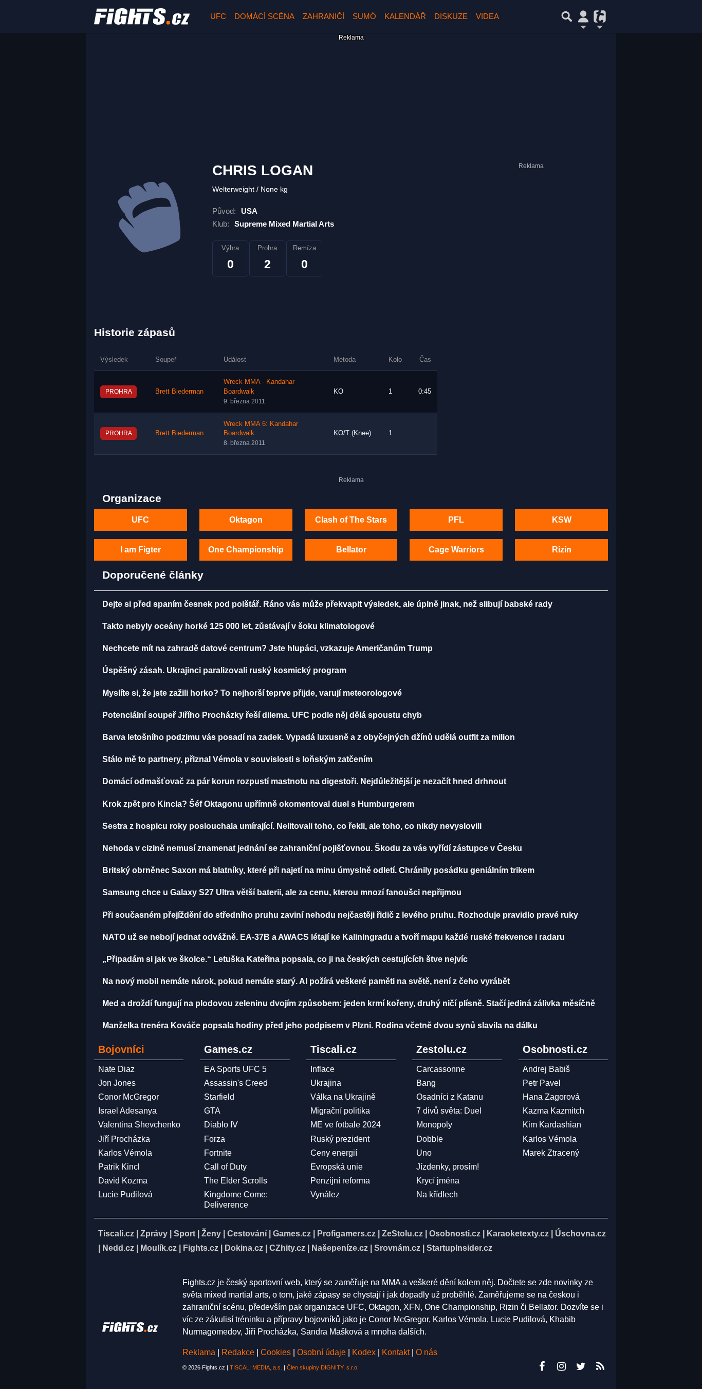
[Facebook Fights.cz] (541, 1366)
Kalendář (405, 16)
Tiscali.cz (116, 1233)
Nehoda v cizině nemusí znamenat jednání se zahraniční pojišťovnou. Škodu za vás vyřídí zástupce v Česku (312, 848)
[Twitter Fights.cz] (580, 1366)
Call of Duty (225, 1166)
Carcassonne (440, 1069)
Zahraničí (323, 16)
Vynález (325, 1194)
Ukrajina (325, 1083)
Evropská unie (336, 1166)
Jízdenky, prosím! (447, 1166)
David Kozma (122, 1180)
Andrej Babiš (546, 1069)
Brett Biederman (179, 391)
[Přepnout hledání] (567, 16)
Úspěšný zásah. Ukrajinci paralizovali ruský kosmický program (224, 670)
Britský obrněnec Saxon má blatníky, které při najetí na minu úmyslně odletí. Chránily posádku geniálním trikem (318, 870)
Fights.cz (200, 1248)
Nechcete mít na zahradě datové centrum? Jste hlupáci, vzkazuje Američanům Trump (267, 648)
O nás (426, 1352)
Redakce (237, 1352)
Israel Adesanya (127, 1110)
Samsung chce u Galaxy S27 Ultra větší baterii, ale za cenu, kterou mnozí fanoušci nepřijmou (281, 892)
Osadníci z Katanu (449, 1096)
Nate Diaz (116, 1069)
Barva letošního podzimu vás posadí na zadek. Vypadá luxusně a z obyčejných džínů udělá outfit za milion (308, 737)
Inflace (322, 1069)
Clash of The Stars (351, 519)
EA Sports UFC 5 (235, 1069)
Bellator (351, 549)
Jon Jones (117, 1083)
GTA (212, 1110)
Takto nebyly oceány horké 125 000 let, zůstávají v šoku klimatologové (238, 626)
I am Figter (140, 549)
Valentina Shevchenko (139, 1124)
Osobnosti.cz (455, 1233)
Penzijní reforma (340, 1180)
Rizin (561, 549)
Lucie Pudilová (125, 1194)
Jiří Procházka (124, 1139)
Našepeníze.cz (339, 1248)
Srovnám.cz (397, 1248)
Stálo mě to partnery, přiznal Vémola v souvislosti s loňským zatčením (237, 759)
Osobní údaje (321, 1352)
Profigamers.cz (346, 1233)
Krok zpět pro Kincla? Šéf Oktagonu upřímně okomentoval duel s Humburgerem (258, 804)
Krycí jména (437, 1180)
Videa (487, 16)
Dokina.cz (244, 1248)
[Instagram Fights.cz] (561, 1366)
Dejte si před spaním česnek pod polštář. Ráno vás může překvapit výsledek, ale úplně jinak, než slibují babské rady (327, 604)
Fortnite (218, 1153)
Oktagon (246, 519)
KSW (561, 519)
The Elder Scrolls (235, 1180)
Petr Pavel (542, 1083)
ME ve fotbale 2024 (345, 1124)
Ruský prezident (340, 1139)
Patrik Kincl (119, 1166)
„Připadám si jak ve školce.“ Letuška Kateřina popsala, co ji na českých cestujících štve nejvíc (285, 959)
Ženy (211, 1233)
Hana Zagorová (551, 1096)
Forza (214, 1139)
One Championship (246, 549)
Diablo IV (221, 1124)
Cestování (247, 1233)
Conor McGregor (128, 1096)
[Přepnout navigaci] (583, 16)
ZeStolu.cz (402, 1233)
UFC (218, 16)
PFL (456, 519)
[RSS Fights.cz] (600, 1366)
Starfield (219, 1096)
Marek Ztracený (551, 1153)
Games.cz (292, 1233)
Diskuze (451, 16)
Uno (424, 1153)
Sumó (364, 16)
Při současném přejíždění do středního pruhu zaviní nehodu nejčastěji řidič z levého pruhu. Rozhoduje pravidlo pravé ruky (340, 915)
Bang (426, 1083)
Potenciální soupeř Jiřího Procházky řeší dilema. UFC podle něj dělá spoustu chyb (262, 715)
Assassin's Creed (236, 1083)
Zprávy (154, 1233)
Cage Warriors (456, 549)
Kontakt (397, 1352)
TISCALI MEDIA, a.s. (256, 1367)
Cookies (276, 1352)
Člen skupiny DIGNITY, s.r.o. (323, 1367)
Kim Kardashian (552, 1124)
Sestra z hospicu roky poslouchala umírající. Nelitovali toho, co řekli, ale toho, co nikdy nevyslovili (292, 826)
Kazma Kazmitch (553, 1110)
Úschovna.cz (580, 1233)
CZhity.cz (287, 1248)
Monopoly (434, 1124)
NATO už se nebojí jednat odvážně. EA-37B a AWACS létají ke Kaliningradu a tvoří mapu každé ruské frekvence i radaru (333, 937)
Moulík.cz (158, 1248)
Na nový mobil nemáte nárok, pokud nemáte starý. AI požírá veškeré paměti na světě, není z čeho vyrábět (306, 981)
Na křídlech (437, 1194)
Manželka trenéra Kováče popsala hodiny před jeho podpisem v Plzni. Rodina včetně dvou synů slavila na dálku (320, 1025)
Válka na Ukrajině (343, 1096)
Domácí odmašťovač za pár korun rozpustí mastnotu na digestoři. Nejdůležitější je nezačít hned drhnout (304, 781)
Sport (184, 1233)
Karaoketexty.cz (518, 1233)
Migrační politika (340, 1110)
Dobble (429, 1139)
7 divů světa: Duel (449, 1110)
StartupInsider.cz (459, 1248)
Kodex (365, 1352)
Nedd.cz (118, 1248)
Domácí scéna (264, 16)
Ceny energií (333, 1153)
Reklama (198, 1352)
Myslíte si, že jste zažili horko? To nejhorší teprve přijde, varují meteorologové (252, 693)
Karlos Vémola (125, 1153)
